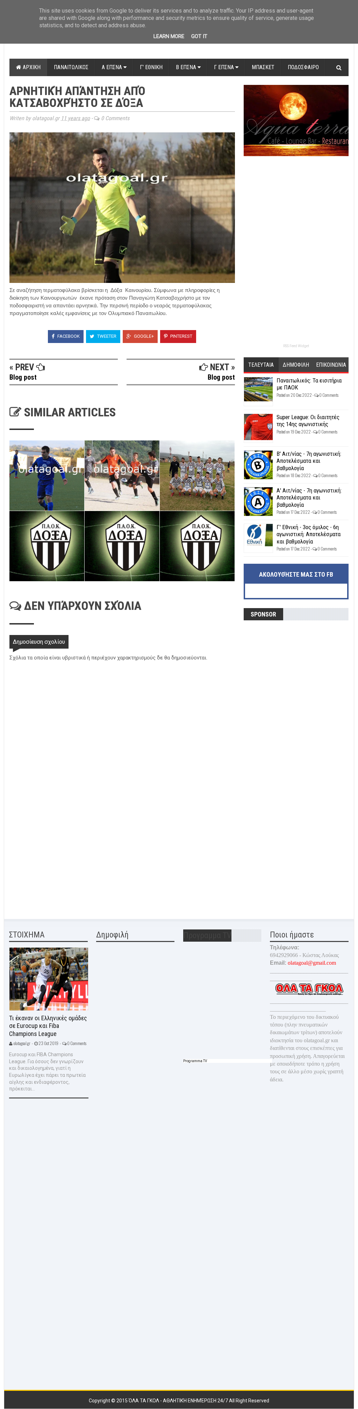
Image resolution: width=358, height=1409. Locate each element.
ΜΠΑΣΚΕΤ (263, 67)
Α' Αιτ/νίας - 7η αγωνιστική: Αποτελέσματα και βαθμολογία (309, 497)
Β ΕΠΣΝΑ (187, 67)
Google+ (143, 336)
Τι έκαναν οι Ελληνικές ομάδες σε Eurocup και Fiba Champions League (48, 1025)
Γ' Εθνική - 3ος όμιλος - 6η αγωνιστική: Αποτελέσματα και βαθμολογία (309, 534)
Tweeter (106, 336)
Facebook (68, 336)
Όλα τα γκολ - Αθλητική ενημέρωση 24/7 (179, 1400)
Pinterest (180, 336)
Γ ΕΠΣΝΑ (224, 67)
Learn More (168, 36)
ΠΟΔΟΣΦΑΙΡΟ (303, 67)
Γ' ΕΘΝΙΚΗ (151, 67)
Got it (199, 36)
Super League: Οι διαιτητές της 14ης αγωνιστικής (308, 421)
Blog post (23, 377)
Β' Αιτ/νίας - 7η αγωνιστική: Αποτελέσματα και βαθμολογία (309, 461)
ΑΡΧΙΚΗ (31, 67)
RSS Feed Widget (296, 346)
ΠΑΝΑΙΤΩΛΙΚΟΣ (71, 67)
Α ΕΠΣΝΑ (112, 67)
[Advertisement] (61, 861)
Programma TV (195, 1061)
